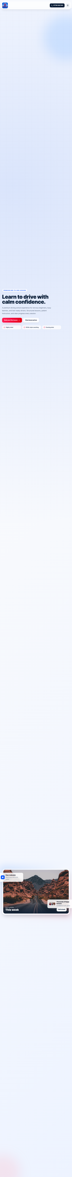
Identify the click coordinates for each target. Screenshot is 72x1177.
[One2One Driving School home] (5, 5)
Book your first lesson (11, 320)
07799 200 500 (58, 5)
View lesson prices (31, 320)
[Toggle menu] (68, 5)
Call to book (61, 909)
